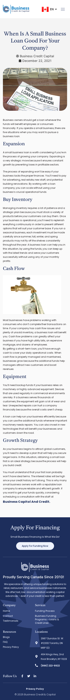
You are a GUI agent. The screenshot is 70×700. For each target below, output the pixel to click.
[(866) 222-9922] (36, 665)
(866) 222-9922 (50, 665)
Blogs (6, 637)
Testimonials (10, 620)
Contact (8, 616)
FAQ (5, 642)
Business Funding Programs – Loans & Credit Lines (47, 619)
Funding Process (45, 611)
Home (6, 611)
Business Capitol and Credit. (26, 501)
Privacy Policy (11, 647)
